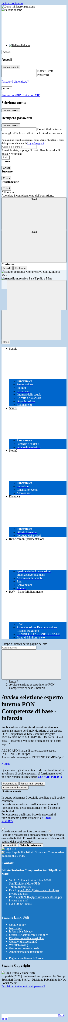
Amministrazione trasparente (26, 951)
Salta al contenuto (12, 3)
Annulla (7, 268)
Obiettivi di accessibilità (23, 941)
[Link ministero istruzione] (18, 6)
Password (43, 74)
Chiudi (6, 167)
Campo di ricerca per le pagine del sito (24, 643)
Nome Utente (45, 70)
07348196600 (22, 886)
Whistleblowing (18, 945)
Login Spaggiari (35, 143)
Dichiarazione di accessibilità (26, 938)
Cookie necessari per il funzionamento (25, 831)
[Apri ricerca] (36, 295)
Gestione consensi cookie (24, 948)
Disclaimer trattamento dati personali (23, 986)
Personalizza (10, 783)
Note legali (15, 928)
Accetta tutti (15, 787)
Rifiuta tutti (32, 783)
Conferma (20, 268)
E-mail (41, 129)
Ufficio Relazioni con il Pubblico (28, 934)
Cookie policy (17, 924)
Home (12, 681)
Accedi (7, 52)
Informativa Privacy (21, 931)
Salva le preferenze (30, 845)
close (6, 342)
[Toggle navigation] (31, 325)
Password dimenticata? (15, 81)
